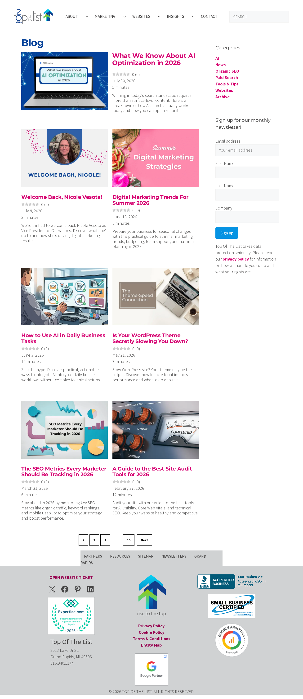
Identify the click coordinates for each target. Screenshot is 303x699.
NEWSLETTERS (173, 556)
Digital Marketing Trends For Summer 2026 (150, 200)
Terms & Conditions (151, 638)
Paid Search (226, 77)
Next (144, 540)
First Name (227, 163)
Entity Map (151, 645)
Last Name (227, 185)
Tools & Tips (226, 84)
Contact (209, 16)
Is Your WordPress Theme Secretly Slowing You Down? (150, 338)
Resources (120, 556)
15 (128, 540)
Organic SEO (227, 71)
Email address (228, 141)
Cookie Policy (151, 632)
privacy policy (236, 259)
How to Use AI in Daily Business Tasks (63, 338)
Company (227, 208)
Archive (222, 96)
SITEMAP (145, 556)
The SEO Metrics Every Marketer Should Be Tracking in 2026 (63, 471)
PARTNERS (93, 556)
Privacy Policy (151, 626)
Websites (224, 90)
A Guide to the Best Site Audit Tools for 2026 (152, 471)
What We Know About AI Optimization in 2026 (153, 59)
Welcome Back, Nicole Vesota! (61, 197)
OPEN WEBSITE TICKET (71, 577)
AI (217, 58)
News (220, 64)
